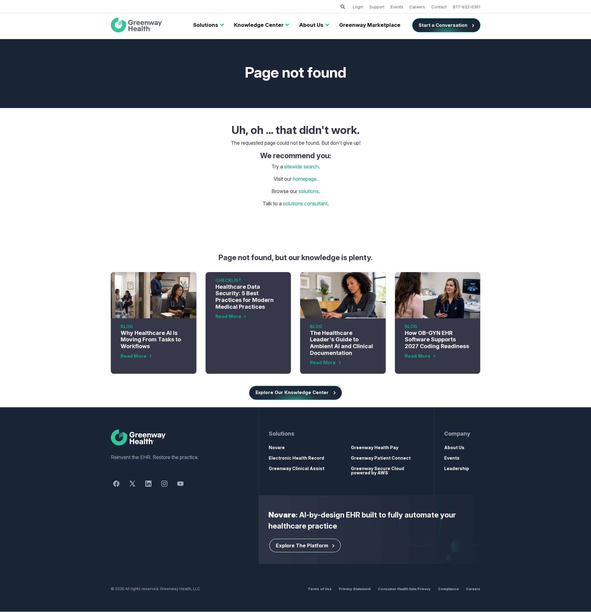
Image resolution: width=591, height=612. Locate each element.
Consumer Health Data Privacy (404, 589)
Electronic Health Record (296, 458)
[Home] (173, 437)
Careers (417, 6)
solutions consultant (305, 203)
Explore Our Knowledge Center (292, 392)
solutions (309, 191)
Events (397, 6)
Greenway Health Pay (374, 447)
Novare (277, 447)
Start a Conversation (443, 25)
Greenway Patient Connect (381, 458)
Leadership (456, 468)
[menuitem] (205, 25)
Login (358, 6)
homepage (304, 179)
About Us (311, 25)
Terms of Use (320, 589)
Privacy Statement (355, 589)
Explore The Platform (302, 545)
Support (376, 6)
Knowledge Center (258, 25)
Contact (439, 6)
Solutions (205, 25)
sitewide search (301, 166)
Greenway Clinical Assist (296, 468)
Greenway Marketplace (369, 25)
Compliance (448, 589)
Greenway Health (147, 25)
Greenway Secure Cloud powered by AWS (377, 470)
